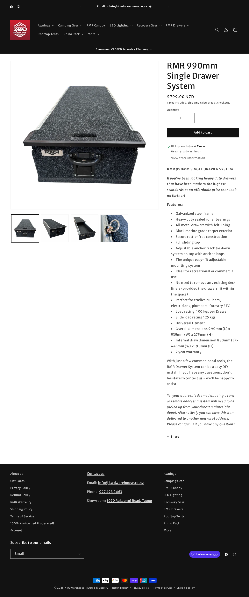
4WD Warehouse (74, 587)
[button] (45, 25)
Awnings (170, 474)
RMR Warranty (21, 502)
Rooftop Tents (174, 516)
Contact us (95, 473)
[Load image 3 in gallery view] (84, 228)
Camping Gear (174, 481)
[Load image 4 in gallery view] (114, 228)
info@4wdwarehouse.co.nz (121, 483)
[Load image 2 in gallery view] (55, 228)
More (167, 530)
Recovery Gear (174, 502)
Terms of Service (22, 516)
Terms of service (163, 587)
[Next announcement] (169, 7)
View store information (188, 158)
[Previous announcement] (80, 7)
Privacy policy (141, 587)
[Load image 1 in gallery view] (25, 228)
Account (16, 530)
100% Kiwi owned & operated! (32, 523)
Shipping (194, 102)
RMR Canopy (173, 488)
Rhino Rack (172, 523)
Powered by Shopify (96, 587)
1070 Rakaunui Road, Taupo (129, 501)
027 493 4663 (110, 492)
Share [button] (175, 436)
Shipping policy (186, 587)
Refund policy (120, 587)
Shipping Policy (21, 509)
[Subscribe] (79, 553)
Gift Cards (17, 481)
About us (16, 474)
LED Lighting (173, 495)
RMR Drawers (173, 509)
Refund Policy (20, 495)
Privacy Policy (20, 488)
